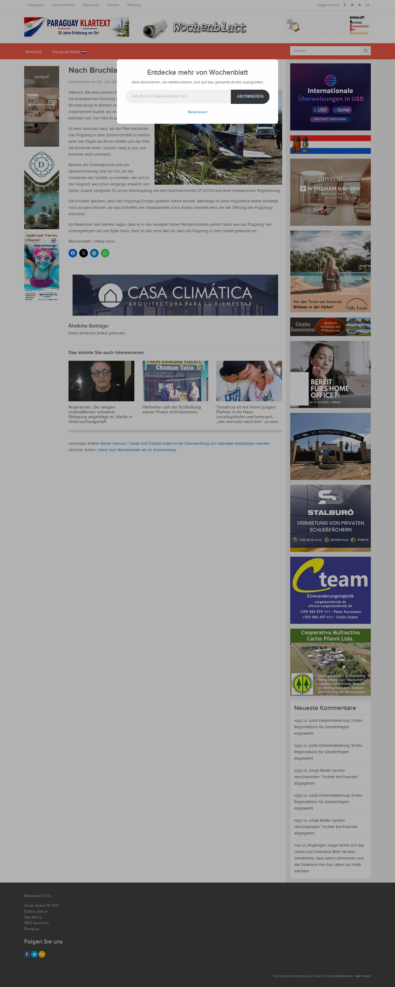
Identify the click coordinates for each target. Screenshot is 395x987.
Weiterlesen (197, 112)
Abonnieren (250, 96)
